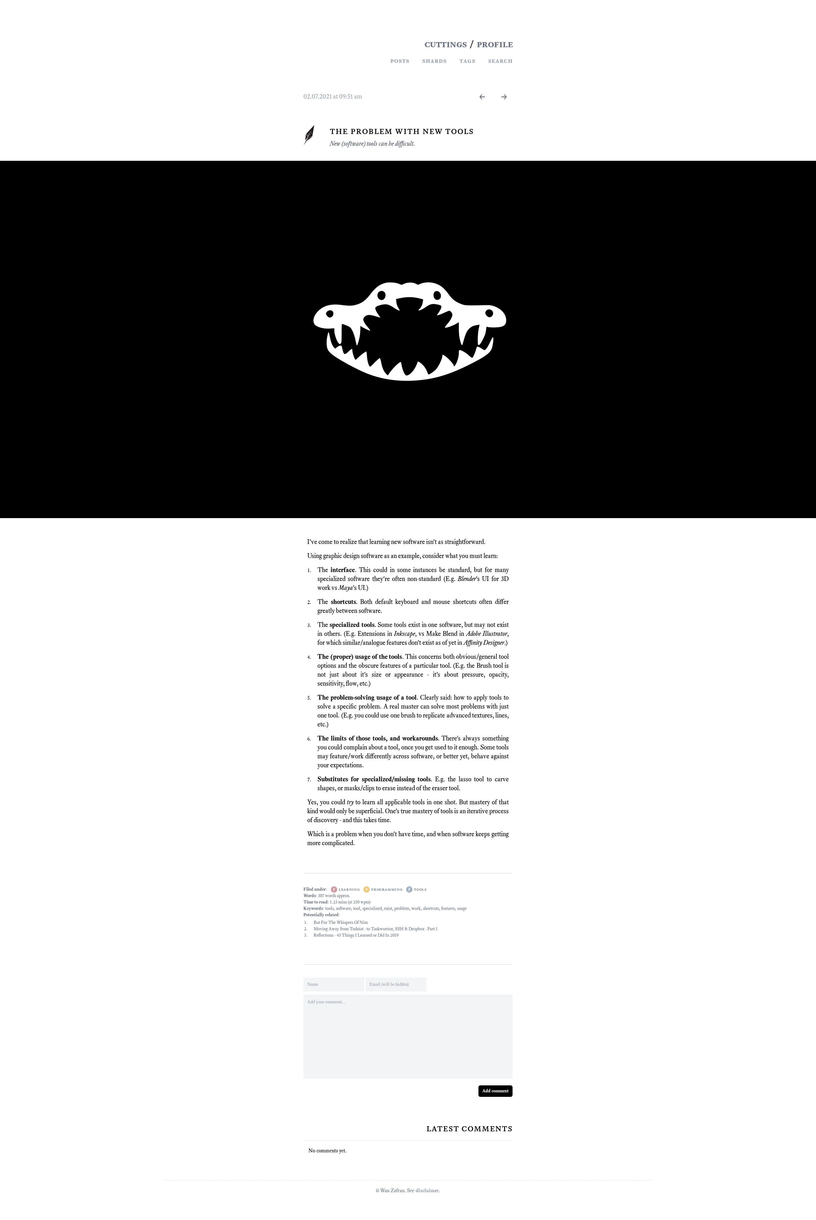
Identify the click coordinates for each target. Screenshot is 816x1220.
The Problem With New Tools (402, 131)
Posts (399, 60)
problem (401, 908)
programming (386, 889)
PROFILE (495, 44)
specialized (372, 908)
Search (500, 60)
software (343, 908)
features (448, 908)
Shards (434, 60)
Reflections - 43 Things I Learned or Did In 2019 (356, 935)
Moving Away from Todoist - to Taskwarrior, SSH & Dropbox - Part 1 (376, 929)
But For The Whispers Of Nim (341, 922)
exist (388, 908)
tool (356, 908)
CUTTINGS (445, 44)
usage (462, 908)
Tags (467, 60)
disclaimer (427, 1190)
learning (349, 889)
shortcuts (431, 908)
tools (420, 889)
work (416, 908)
